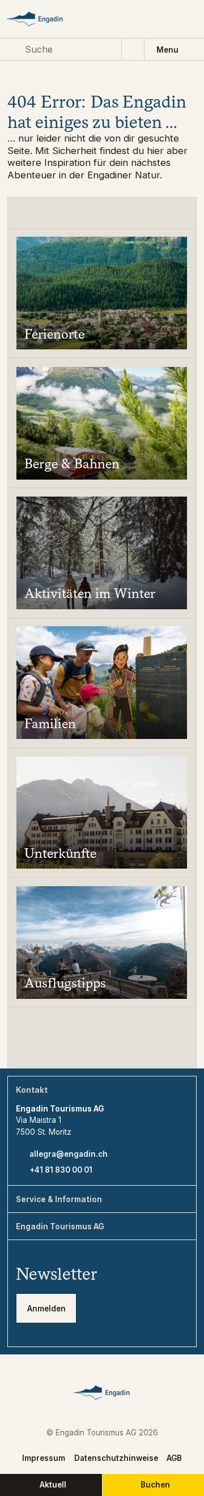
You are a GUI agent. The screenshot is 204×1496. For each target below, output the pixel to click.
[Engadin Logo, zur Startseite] (44, 19)
